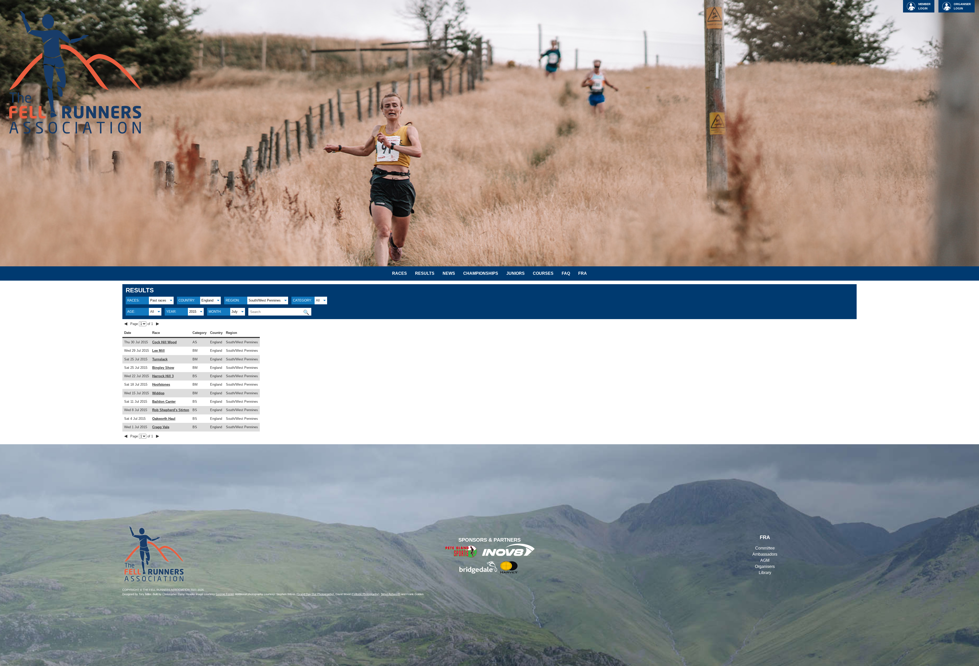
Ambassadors (764, 554)
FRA (582, 273)
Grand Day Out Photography (315, 594)
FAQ (566, 273)
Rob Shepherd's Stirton (170, 410)
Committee (765, 548)
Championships (480, 273)
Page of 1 (142, 324)
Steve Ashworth (390, 594)
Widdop (158, 393)
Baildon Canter (164, 401)
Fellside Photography (365, 594)
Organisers (765, 566)
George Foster (225, 594)
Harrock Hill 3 (163, 376)
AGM (764, 560)
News (449, 273)
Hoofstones (161, 384)
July (234, 312)
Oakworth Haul (163, 419)
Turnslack (160, 359)
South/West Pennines (265, 300)
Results (424, 273)
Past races (158, 300)
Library (765, 572)
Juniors (515, 273)
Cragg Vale (160, 427)
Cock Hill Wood (164, 342)
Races (399, 273)
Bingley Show (163, 368)
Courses (543, 273)
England (207, 300)
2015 (192, 312)
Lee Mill (158, 350)
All (318, 300)
